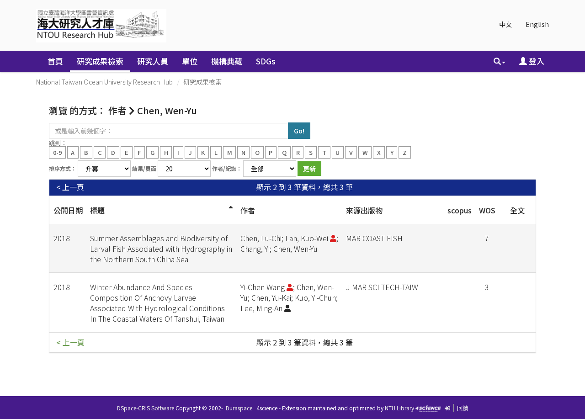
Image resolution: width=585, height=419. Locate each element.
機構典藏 (226, 61)
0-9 (57, 152)
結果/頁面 (144, 168)
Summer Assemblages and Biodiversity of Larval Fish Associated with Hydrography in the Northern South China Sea (161, 249)
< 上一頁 (70, 187)
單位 (189, 61)
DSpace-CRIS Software (145, 408)
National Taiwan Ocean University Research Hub (104, 81)
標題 (97, 210)
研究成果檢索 (100, 61)
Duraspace (239, 408)
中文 (505, 24)
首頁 (55, 61)
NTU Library (399, 408)
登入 (535, 61)
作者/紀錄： (227, 168)
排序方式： (62, 168)
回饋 (462, 408)
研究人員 (152, 61)
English (537, 24)
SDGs (266, 61)
